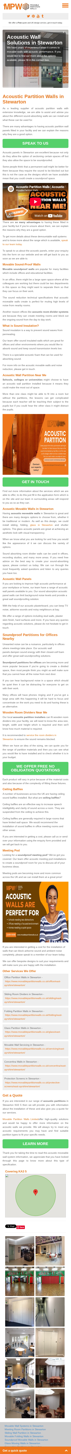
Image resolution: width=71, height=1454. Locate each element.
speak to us (35, 143)
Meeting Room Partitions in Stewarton (25, 1429)
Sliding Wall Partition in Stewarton (23, 1432)
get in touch (35, 482)
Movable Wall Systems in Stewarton (24, 1425)
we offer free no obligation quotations (35, 768)
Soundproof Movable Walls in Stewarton (26, 1439)
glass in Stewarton (41, 525)
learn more (35, 1144)
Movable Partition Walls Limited (20, 1119)
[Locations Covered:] (4, 5)
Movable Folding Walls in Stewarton (24, 1436)
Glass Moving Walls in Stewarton (22, 1443)
